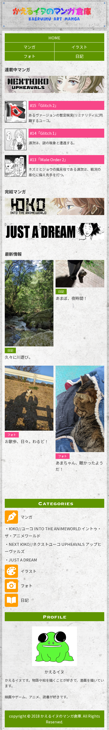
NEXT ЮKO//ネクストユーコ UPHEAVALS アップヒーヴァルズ (53, 547)
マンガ (29, 47)
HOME (54, 37)
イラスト (79, 47)
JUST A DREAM (23, 559)
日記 (79, 56)
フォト (29, 56)
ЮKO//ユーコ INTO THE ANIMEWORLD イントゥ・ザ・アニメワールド (53, 532)
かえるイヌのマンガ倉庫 (60, 716)
